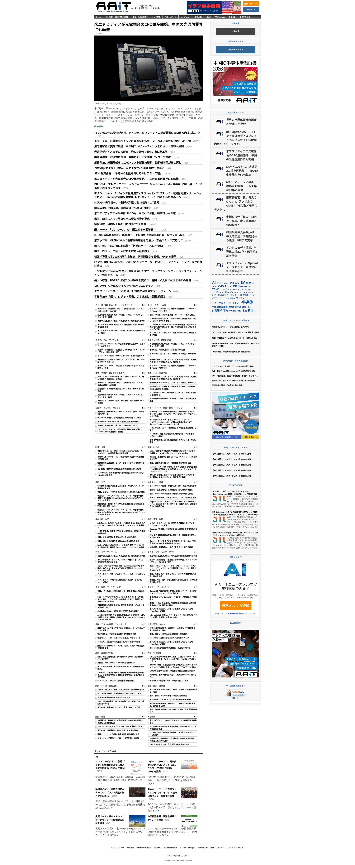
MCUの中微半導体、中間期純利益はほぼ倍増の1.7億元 (126, 202)
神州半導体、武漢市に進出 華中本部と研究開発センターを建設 (132, 157)
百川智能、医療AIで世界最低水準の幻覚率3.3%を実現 (119, 468)
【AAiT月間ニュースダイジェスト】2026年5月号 (231, 464)
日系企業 (198, 17)
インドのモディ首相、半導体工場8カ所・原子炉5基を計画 (120, 355)
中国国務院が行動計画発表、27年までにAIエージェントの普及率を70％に (120, 606)
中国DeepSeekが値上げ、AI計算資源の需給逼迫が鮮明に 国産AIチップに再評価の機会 (174, 603)
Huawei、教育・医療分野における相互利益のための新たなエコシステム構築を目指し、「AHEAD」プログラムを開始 (173, 665)
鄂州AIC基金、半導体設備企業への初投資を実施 (116, 634)
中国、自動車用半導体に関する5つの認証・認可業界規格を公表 (173, 710)
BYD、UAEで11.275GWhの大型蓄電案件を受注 (116, 680)
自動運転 (217, 310)
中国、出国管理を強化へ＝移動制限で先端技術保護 (170, 462)
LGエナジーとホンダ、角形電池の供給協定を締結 (169, 744)
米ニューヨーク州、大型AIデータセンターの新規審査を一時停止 (120, 667)
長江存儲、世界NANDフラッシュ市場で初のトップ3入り (120, 707)
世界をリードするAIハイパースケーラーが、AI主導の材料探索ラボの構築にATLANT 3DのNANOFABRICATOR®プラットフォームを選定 (121, 497)
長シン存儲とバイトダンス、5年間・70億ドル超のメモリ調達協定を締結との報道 (120, 560)
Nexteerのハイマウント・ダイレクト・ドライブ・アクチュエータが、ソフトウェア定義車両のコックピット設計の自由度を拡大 (173, 567)
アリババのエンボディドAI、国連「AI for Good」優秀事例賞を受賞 (173, 333)
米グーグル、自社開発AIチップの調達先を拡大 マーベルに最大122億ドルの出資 (142, 141)
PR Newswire (220, 17)
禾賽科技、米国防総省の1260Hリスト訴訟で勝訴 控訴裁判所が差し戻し (137, 162)
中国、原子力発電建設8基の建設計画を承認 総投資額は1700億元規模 (120, 657)
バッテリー (218, 298)
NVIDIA (221, 286)
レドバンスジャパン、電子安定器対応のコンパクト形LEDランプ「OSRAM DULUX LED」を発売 (162, 766)
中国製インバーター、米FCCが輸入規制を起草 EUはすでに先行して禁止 (235, 344)
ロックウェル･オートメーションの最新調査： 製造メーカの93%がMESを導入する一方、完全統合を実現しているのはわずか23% (173, 326)
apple (226, 283)
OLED (230, 286)
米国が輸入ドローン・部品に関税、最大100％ (230, 326)
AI (214, 282)
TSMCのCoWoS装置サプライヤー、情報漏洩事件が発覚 (119, 726)
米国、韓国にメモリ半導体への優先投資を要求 (122, 218)
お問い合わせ (245, 17)
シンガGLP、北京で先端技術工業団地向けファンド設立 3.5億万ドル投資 (173, 434)
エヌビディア (218, 292)
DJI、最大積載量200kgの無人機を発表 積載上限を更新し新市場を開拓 (173, 535)
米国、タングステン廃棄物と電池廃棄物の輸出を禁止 (171, 493)
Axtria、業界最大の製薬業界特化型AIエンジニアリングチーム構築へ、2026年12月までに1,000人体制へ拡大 (173, 451)
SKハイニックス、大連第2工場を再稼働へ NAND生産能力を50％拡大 (242, 171)
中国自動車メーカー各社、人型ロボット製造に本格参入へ (173, 382)
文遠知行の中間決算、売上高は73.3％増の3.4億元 (117, 425)
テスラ (214, 295)
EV (242, 282)
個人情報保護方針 (235, 613)
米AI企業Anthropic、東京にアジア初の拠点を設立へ (118, 610)
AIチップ (220, 283)
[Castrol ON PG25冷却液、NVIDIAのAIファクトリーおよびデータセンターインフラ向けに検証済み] (219, 540)
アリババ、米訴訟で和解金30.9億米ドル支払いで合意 (118, 641)
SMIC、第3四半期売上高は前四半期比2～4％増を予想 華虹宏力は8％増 (120, 702)
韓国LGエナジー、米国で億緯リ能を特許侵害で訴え (118, 734)
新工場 (238, 307)
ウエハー (247, 289)
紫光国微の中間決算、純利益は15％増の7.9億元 (122, 208)
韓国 (250, 310)
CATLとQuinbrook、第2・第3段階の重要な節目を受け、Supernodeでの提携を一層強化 (120, 430)
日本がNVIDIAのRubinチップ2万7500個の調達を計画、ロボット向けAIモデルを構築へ (173, 319)
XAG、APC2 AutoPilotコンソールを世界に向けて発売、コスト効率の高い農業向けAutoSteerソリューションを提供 (120, 545)
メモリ (229, 303)
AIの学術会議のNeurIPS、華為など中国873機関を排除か (172, 670)
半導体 (247, 302)
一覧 (142, 305)
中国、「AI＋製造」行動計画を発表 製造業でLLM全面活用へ (120, 592)
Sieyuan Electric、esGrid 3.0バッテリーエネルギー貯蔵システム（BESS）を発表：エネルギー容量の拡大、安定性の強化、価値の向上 (173, 503)
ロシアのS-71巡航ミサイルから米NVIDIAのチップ (123, 285)
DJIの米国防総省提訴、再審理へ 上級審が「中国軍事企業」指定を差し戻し (139, 235)
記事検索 (235, 31)
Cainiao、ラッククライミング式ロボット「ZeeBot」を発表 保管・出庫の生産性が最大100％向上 (173, 542)
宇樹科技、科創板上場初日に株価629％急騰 (121, 224)
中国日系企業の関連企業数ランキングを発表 (162, 818)
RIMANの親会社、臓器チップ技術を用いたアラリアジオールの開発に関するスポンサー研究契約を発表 (173, 475)
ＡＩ (256, 311)
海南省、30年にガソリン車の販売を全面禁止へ (116, 662)
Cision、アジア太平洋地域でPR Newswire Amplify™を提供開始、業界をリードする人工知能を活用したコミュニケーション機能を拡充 (120, 567)
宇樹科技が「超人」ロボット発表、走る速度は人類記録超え (129, 296)
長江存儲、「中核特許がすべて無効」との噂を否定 (117, 730)
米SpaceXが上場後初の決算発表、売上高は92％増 (170, 647)
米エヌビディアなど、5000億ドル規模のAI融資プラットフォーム (132, 291)
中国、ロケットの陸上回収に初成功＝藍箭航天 (122, 251)
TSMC (216, 289)
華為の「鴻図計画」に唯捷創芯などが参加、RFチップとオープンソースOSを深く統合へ (121, 350)
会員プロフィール (217, 847)
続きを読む (99, 126)
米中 (249, 307)
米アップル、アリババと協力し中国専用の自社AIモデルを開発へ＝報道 (120, 366)
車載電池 (232, 311)
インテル (233, 290)
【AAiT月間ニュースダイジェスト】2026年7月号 (231, 453)
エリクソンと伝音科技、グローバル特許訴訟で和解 (118, 738)
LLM (214, 286)
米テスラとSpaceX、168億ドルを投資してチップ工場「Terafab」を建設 (171, 609)
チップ (250, 292)
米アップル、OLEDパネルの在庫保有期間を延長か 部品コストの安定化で (138, 240)
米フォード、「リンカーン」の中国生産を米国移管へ (126, 229)
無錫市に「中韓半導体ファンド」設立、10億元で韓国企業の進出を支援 (120, 646)
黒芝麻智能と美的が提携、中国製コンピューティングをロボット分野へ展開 (139, 146)
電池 (244, 310)
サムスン (229, 292)
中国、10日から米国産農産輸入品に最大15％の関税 (118, 541)
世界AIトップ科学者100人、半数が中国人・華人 (169, 680)
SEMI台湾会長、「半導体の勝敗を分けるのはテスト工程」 (128, 173)
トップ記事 (156, 17)
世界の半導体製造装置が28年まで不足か (113, 697)
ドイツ (252, 295)
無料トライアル (251, 3)
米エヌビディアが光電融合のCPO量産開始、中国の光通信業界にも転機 (148, 26)
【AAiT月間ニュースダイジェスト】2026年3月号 (231, 476)
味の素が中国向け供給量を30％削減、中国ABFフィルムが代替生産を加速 (120, 486)
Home (98, 17)
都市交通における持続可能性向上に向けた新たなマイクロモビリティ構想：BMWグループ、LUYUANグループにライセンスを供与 (173, 413)
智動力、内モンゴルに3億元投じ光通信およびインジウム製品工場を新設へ (173, 580)
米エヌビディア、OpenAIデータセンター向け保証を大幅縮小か (173, 597)
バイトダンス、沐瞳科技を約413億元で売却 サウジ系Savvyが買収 (119, 580)
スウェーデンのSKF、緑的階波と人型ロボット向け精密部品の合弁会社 (173, 393)
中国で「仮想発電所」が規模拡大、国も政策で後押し (171, 489)
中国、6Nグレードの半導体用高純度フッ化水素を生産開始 (121, 491)
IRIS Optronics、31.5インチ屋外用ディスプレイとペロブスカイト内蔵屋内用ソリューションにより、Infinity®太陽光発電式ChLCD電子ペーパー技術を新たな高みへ (148, 195)
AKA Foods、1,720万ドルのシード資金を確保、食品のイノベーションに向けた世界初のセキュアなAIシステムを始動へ (121, 525)
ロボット (236, 303)
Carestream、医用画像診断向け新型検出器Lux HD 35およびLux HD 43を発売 (120, 473)
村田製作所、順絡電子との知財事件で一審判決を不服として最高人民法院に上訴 (120, 721)
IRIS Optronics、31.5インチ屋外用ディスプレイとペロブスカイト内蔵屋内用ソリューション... (235, 138)
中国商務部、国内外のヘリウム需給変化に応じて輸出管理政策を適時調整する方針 (120, 504)
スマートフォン (240, 292)
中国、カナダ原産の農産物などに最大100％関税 (116, 537)
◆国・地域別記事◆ (140, 17)
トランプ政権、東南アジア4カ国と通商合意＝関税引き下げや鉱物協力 (121, 532)
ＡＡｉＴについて (117, 847)
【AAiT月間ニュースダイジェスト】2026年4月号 (231, 470)
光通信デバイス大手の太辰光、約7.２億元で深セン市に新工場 (131, 151)
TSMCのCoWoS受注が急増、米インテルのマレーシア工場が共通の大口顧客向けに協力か (147, 132)
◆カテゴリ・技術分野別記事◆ (117, 17)
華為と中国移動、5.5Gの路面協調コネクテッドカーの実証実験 (173, 440)
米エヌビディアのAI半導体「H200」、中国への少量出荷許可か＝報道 (135, 213)
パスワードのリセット (235, 847)
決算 (244, 307)
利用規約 (157, 847)
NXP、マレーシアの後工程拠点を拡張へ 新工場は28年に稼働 (241, 186)
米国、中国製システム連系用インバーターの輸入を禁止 (172, 314)
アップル (225, 289)
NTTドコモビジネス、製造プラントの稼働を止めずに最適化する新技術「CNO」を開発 (110, 765)
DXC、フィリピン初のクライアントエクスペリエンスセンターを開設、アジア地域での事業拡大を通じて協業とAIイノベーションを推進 (120, 599)
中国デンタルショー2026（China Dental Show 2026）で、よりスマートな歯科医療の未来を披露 (120, 451)
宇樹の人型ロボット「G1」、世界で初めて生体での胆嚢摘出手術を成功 (120, 457)
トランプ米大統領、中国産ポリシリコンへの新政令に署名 (173, 497)
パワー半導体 (230, 298)
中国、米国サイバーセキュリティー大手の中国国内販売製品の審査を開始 (173, 574)
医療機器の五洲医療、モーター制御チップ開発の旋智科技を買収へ (120, 463)
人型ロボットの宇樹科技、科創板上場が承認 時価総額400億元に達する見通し (172, 387)
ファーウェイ (218, 303)
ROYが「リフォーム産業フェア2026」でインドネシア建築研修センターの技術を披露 (162, 792)
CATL (237, 283)
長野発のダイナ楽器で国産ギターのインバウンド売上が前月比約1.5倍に (109, 792)
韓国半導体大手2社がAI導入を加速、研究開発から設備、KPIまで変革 (135, 256)
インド (240, 290)
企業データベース (235, 49)
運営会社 (130, 847)
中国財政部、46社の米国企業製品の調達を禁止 (231, 351)
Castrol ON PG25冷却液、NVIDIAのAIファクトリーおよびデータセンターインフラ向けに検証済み (173, 592)
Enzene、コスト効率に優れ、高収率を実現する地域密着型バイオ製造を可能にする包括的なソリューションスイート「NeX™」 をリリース (173, 468)
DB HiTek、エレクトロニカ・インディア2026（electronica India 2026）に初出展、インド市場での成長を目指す (235, 492)
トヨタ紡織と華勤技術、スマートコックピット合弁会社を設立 (173, 399)
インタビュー (186, 17)
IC (253, 283)
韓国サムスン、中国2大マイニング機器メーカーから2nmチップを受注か (121, 629)
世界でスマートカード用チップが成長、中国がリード (119, 637)
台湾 (231, 306)
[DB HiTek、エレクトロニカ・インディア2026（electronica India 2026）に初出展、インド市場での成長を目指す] (219, 498)
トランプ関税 (243, 295)
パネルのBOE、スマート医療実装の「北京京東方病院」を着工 (173, 428)
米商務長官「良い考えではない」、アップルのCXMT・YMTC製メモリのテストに (121, 360)
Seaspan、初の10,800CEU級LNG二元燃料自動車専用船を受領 (173, 530)
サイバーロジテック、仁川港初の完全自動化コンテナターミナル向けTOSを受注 (173, 309)
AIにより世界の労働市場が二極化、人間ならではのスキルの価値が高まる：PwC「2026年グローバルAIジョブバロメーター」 (173, 658)
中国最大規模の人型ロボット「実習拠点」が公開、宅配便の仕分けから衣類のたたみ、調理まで (173, 360)
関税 (239, 311)
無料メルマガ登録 (235, 605)
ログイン (251, 9)
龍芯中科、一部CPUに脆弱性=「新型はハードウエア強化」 (129, 245)
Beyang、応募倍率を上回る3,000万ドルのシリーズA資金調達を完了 (173, 457)
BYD (232, 283)
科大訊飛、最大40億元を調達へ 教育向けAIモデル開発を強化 (173, 675)
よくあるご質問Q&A (187, 847)
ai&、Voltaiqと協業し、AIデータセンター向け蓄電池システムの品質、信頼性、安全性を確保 (173, 616)
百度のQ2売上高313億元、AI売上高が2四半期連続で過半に (129, 168)
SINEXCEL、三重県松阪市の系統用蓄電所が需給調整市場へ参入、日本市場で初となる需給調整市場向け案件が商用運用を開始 (121, 674)
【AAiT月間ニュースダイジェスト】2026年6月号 (231, 459)
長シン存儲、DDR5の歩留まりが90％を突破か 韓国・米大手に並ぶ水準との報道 (142, 280)
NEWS (208, 17)
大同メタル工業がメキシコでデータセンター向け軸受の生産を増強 (109, 820)
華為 (225, 310)
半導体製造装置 (220, 307)
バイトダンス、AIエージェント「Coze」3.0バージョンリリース (121, 574)
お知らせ (232, 17)
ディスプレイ (223, 295)
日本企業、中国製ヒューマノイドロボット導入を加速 (171, 547)
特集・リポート (170, 17)
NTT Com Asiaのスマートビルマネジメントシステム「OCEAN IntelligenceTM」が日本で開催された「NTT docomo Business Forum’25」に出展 (171, 421)
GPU (248, 283)
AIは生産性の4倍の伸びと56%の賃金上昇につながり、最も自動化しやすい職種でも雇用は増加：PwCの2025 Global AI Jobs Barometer (121, 617)
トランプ (232, 295)
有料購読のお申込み (144, 847)
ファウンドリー (243, 298)
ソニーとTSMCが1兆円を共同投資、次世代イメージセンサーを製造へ (173, 733)
